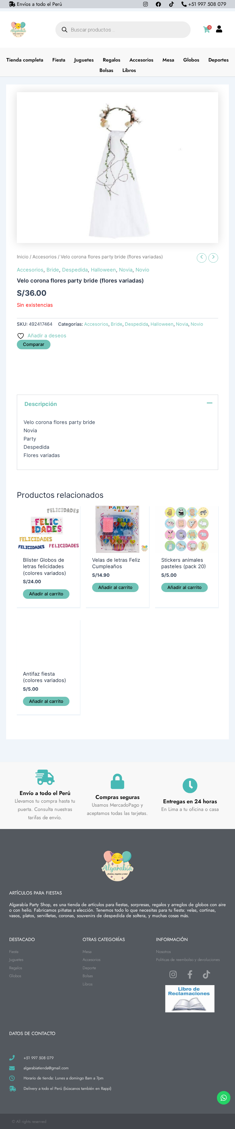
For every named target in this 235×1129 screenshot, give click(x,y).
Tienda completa (24, 59)
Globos (191, 59)
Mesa (168, 59)
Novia (125, 270)
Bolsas (106, 70)
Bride (53, 270)
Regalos (111, 59)
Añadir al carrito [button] (46, 594)
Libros (129, 70)
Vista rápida (48, 547)
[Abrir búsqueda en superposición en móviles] (123, 29)
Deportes (218, 59)
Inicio (22, 257)
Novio (142, 270)
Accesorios (141, 59)
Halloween (103, 270)
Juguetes (84, 59)
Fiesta (58, 59)
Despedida (75, 270)
